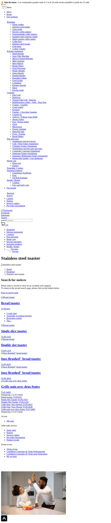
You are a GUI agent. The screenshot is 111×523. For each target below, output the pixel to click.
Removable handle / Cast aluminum (27, 158)
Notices (9, 432)
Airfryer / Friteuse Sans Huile (24, 117)
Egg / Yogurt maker (20, 122)
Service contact (12, 435)
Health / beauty (12, 246)
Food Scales (17, 80)
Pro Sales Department (15, 437)
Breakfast (11, 22)
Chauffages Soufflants (21, 173)
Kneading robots (19, 78)
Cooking (10, 93)
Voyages (12, 249)
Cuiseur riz (17, 114)
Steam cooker (18, 119)
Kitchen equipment (15, 51)
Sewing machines (14, 242)
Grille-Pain (17, 41)
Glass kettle (17, 29)
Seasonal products (14, 170)
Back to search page (9, 293)
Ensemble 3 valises (15, 168)
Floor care (16, 163)
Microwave (17, 127)
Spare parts (11, 430)
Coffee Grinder (18, 49)
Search (4, 218)
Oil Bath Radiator (19, 178)
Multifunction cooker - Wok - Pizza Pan (29, 102)
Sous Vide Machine (20, 56)
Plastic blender (18, 71)
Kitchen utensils (19, 85)
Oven (14, 124)
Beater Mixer (18, 66)
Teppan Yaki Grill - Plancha (24, 100)
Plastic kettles (18, 24)
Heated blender (18, 75)
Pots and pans (13, 139)
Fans (14, 175)
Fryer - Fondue (18, 134)
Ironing (15, 166)
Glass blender (18, 73)
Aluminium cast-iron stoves (24, 141)
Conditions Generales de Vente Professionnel (25, 451)
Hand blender (18, 54)
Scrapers (16, 110)
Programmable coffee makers (24, 34)
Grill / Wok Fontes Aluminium (25, 144)
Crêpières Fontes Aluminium (24, 146)
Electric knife (18, 90)
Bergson (10, 193)
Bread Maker (18, 136)
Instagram (5, 215)
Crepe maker (17, 107)
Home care (11, 161)
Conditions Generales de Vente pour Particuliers (26, 454)
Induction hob (18, 131)
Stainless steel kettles (21, 27)
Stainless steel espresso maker (25, 37)
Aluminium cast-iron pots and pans (27, 148)
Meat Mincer (17, 63)
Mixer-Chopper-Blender (22, 58)
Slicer (14, 88)
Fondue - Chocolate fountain (24, 112)
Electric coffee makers (21, 32)
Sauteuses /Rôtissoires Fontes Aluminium (30, 156)
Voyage (15, 251)
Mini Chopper (18, 61)
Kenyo (10, 196)
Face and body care (20, 185)
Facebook (5, 213)
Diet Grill (16, 95)
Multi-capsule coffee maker (24, 39)
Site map (10, 421)
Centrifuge (16, 83)
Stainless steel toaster (21, 44)
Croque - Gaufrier (20, 105)
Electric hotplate (19, 129)
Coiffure (15, 183)
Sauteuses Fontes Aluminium (24, 153)
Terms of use (11, 449)
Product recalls (12, 440)
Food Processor (19, 68)
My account (11, 456)
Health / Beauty (13, 180)
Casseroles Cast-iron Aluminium (26, 151)
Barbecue (16, 97)
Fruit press (16, 46)
